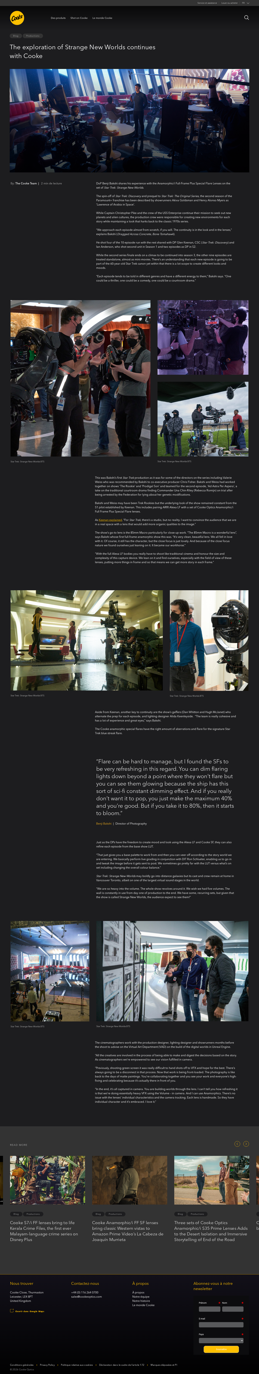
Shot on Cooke (79, 18)
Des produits (58, 18)
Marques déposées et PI (164, 1364)
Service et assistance (207, 3)
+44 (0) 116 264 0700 (84, 1292)
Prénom (203, 1303)
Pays (201, 1334)
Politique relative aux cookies (77, 1364)
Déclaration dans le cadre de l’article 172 (121, 1364)
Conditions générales (22, 1364)
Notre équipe (140, 1296)
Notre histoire (141, 1301)
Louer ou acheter (229, 3)
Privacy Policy (47, 1364)
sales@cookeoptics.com (86, 1296)
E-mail (202, 1318)
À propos (138, 1292)
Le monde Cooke (102, 18)
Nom (224, 1303)
